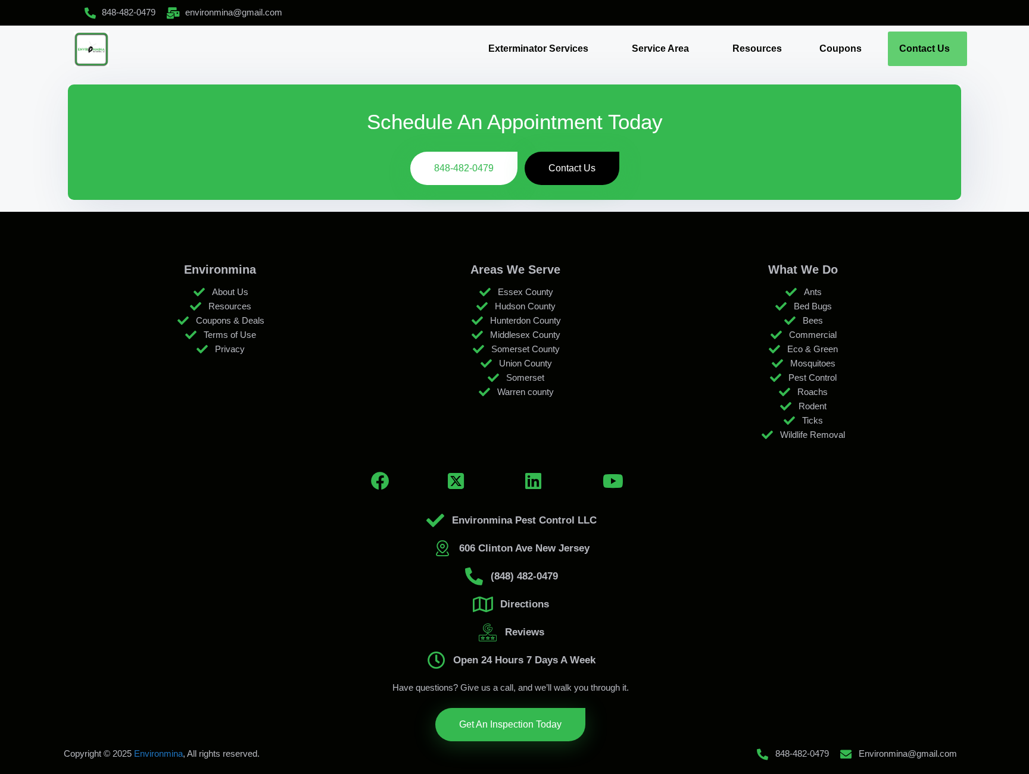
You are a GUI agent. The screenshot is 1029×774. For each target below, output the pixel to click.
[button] (541, 49)
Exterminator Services (538, 48)
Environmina (158, 753)
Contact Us (924, 48)
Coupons (840, 48)
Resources (757, 48)
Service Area (660, 48)
